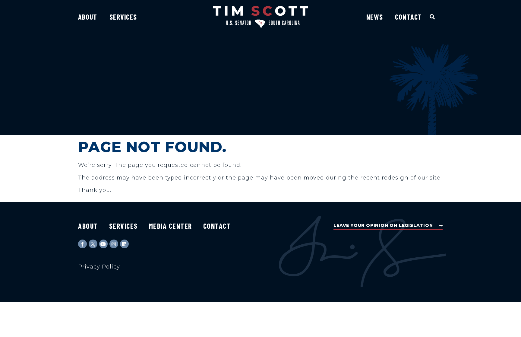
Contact (408, 16)
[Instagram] (113, 244)
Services (123, 16)
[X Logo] (93, 244)
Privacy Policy (99, 266)
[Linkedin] (124, 244)
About (87, 16)
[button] (432, 16)
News (374, 16)
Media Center (170, 225)
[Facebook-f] (82, 244)
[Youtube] (103, 244)
